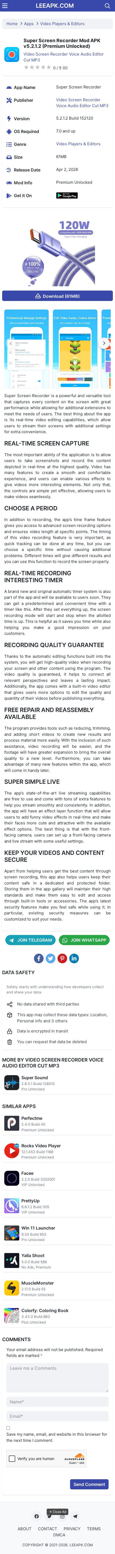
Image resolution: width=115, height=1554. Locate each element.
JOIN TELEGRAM (34, 940)
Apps (29, 23)
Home (12, 23)
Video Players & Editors (62, 23)
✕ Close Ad (57, 1512)
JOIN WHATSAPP (88, 940)
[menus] (4, 5)
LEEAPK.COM (55, 5)
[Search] (107, 6)
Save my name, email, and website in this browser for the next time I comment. (56, 1437)
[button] (104, 343)
